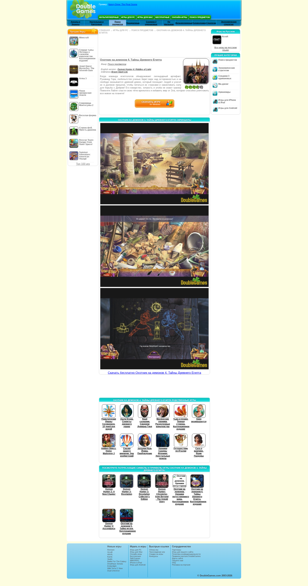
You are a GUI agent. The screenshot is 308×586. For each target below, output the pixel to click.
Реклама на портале (181, 565)
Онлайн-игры (179, 17)
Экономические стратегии (226, 69)
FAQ (174, 563)
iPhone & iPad (136, 563)
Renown (110, 550)
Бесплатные (162, 17)
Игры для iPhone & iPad (227, 101)
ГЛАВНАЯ (104, 30)
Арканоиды (224, 92)
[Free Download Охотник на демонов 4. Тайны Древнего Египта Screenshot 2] (154, 246)
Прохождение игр (157, 552)
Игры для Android (227, 108)
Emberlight (111, 566)
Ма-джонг (223, 84)
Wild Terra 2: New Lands (115, 569)
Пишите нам (177, 560)
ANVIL (110, 554)
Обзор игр (153, 550)
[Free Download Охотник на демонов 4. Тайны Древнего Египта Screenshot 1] (154, 163)
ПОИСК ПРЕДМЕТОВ (142, 30)
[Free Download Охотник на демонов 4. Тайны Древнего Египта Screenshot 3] (154, 328)
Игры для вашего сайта (182, 552)
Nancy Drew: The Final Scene (122, 4)
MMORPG (134, 560)
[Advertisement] (154, 45)
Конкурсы (153, 556)
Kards (109, 557)
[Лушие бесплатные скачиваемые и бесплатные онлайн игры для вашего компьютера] (83, 10)
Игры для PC (128, 17)
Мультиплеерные (109, 17)
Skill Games (135, 558)
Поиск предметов (200, 17)
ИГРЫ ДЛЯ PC (120, 30)
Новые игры (114, 546)
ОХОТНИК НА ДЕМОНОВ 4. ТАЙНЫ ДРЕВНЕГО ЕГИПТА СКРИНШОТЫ (154, 120)
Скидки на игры (156, 554)
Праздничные (133, 23)
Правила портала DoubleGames (186, 556)
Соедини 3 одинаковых (224, 77)
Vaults (109, 559)
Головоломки (199, 23)
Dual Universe (113, 571)
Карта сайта (177, 558)
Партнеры (176, 550)
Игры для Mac (145, 17)
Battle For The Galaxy (116, 561)
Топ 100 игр (83, 163)
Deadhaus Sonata (115, 564)
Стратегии (211, 23)
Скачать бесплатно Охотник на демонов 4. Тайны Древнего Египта (154, 372)
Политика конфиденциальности (186, 554)
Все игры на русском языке (225, 48)
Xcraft (109, 552)
